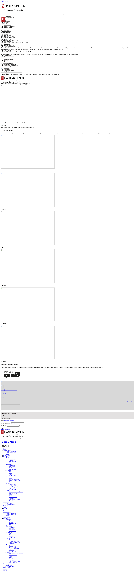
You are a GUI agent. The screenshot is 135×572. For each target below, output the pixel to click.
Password (3, 425)
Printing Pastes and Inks (10, 46)
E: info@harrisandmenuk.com (9, 390)
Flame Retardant (13, 497)
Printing (8, 476)
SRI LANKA (3, 393)
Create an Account (9, 420)
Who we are (6, 450)
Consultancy (9, 503)
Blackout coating (13, 493)
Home (6, 15)
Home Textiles (12, 475)
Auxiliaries (8, 457)
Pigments (11, 481)
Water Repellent (8, 66)
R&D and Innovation (9, 18)
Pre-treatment (12, 459)
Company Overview (11, 451)
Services (5, 502)
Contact (5, 508)
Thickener (11, 498)
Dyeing (11, 460)
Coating (8, 490)
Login (2, 428)
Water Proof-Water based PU (16, 499)
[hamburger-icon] (63, 14)
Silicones (8, 470)
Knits (10, 473)
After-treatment (12, 461)
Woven (11, 474)
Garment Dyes (12, 489)
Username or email (6, 423)
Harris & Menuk (4, 1)
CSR (5, 20)
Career (6, 73)
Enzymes (8, 464)
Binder (10, 478)
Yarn (10, 462)
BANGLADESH (130, 401)
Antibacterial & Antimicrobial (16, 492)
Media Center (6, 505)
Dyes (7, 483)
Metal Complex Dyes (14, 486)
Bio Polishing (12, 469)
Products (5, 456)
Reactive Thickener (14, 479)
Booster (11, 495)
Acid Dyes (11, 488)
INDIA (2, 397)
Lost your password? (6, 429)
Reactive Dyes (12, 485)
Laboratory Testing (10, 504)
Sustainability (7, 21)
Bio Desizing (12, 466)
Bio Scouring (12, 468)
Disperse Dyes (12, 484)
